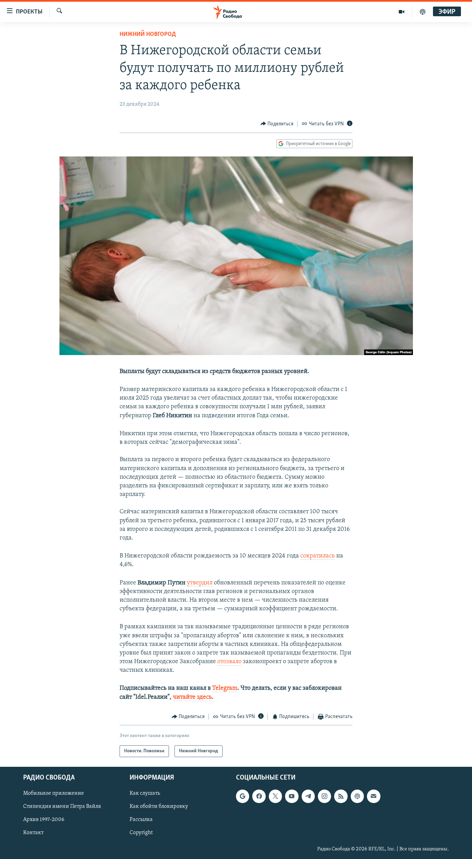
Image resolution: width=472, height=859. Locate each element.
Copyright (141, 833)
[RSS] (340, 796)
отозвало (229, 662)
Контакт (33, 833)
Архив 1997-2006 (43, 820)
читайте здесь (192, 697)
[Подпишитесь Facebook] (258, 796)
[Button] (277, 124)
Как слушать (145, 793)
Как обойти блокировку (159, 807)
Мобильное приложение (53, 793)
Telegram (224, 688)
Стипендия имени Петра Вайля (62, 807)
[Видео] (401, 12)
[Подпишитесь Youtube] (291, 796)
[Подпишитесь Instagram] (324, 796)
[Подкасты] (357, 796)
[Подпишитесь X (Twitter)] (275, 796)
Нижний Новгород (148, 34)
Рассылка (141, 820)
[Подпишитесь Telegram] (308, 796)
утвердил (200, 583)
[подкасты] (422, 12)
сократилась (317, 556)
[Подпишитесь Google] (242, 796)
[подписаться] (373, 796)
